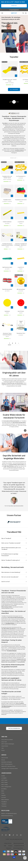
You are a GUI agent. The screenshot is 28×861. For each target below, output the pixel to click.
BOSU (2, 791)
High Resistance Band (7, 267)
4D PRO (3, 775)
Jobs (2, 748)
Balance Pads (4, 661)
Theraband (3, 803)
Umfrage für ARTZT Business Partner (9, 768)
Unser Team (4, 741)
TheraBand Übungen (12, 650)
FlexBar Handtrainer (7, 221)
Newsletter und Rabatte (6, 762)
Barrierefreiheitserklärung (7, 815)
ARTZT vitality (4, 784)
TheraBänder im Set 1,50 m (21, 199)
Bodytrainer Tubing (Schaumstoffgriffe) (7, 334)
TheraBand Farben (9, 623)
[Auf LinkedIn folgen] (17, 835)
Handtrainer (7, 311)
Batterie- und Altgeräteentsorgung (9, 813)
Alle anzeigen (14, 89)
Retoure (3, 759)
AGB (5, 845)
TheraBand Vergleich (19, 149)
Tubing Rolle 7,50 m (21, 333)
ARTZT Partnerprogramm (6, 764)
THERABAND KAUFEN (9, 31)
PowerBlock (4, 801)
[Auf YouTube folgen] (9, 835)
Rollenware (13, 660)
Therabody (3, 806)
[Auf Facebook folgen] (2, 835)
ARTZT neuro (4, 780)
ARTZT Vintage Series (6, 786)
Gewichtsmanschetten (7, 289)
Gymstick (3, 795)
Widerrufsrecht (7, 843)
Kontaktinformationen (19, 845)
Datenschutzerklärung (19, 843)
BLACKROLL (4, 788)
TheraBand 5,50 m (7, 199)
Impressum (8, 848)
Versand (10, 845)
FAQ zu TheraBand (20, 703)
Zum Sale (14, 5)
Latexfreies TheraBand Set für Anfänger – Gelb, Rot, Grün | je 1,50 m (20, 244)
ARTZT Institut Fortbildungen (7, 743)
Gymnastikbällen (21, 661)
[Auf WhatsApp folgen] (21, 835)
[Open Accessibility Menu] (25, 430)
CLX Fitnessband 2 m (20, 176)
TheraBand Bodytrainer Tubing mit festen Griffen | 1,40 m (7, 244)
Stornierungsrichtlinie (18, 848)
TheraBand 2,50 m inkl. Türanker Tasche (10, 80)
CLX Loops (23, 660)
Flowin (2, 793)
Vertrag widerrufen (14, 728)
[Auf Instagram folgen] (6, 835)
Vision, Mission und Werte (7, 739)
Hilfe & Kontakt (4, 757)
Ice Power (3, 797)
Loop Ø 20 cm (21, 267)
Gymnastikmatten (12, 661)
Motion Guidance (5, 799)
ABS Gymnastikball (21, 289)
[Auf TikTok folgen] (13, 835)
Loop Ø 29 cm (21, 221)
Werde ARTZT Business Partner (8, 766)
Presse (3, 750)
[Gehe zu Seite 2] (18, 343)
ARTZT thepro (4, 782)
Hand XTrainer (21, 311)
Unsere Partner (4, 746)
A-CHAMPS (3, 778)
